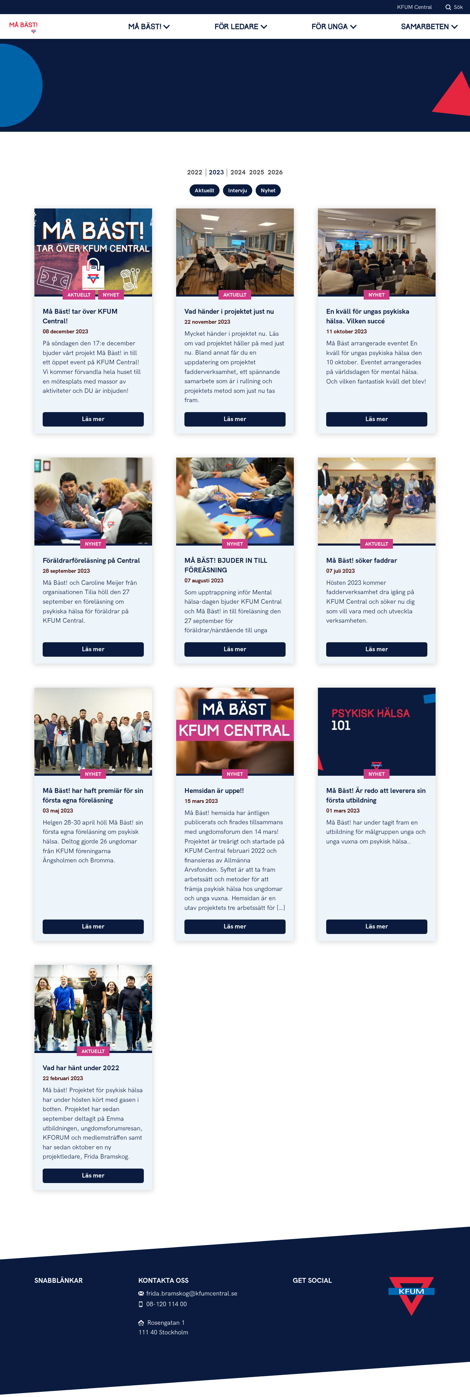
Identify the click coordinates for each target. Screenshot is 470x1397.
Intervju (237, 190)
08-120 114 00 (166, 1304)
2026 (275, 172)
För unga (330, 27)
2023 (216, 172)
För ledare (236, 27)
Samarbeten (425, 27)
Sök (458, 7)
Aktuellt (204, 190)
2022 (194, 172)
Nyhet (268, 190)
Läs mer (93, 419)
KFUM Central (414, 7)
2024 (238, 172)
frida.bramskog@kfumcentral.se (191, 1294)
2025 (256, 172)
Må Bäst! (144, 27)
